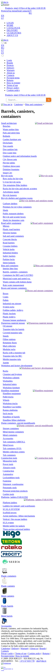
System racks (8, 307)
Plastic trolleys (9, 317)
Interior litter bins (10, 268)
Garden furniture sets (12, 139)
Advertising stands (11, 192)
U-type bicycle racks (12, 182)
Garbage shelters (10, 203)
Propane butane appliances (14, 320)
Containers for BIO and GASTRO (18, 275)
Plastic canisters (8, 586)
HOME (10, 25)
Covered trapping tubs (12, 332)
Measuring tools (10, 461)
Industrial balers (10, 384)
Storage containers (11, 428)
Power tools (8, 464)
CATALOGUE (13, 28)
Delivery (10, 68)
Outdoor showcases (11, 166)
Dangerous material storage (13, 323)
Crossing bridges (10, 246)
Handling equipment (10, 390)
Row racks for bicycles (13, 178)
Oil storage (7, 326)
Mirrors (6, 226)
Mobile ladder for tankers (14, 526)
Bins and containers (33, 104)
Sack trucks (8, 413)
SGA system (8, 522)
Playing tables (9, 163)
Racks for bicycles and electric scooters (20, 188)
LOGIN (10, 23)
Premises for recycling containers (17, 207)
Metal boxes (8, 445)
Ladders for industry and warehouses (19, 506)
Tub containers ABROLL (14, 442)
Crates (5, 297)
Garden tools (8, 494)
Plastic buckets (9, 313)
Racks (5, 371)
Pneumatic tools (10, 487)
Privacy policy (13, 88)
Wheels (6, 400)
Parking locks (9, 259)
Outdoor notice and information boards (20, 156)
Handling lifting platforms (14, 420)
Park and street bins (11, 133)
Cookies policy (13, 90)
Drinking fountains (11, 169)
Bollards (6, 136)
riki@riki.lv (41, 661)
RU (30, 13)
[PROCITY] (11, 556)
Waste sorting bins (11, 129)
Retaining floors (10, 342)
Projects (4, 11)
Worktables (8, 381)
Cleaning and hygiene (12, 374)
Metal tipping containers (13, 432)
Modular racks (9, 349)
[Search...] (48, 100)
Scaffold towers (9, 512)
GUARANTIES (14, 33)
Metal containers (10, 435)
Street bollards (9, 263)
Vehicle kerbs (9, 249)
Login (9, 60)
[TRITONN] (11, 544)
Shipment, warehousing (13, 484)
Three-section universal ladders (16, 529)
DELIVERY (12, 30)
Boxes (5, 293)
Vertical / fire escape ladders (15, 519)
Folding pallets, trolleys (13, 310)
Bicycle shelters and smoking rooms (17, 198)
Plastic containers (8, 576)
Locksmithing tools (11, 477)
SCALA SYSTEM (11, 509)
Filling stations (9, 339)
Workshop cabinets (11, 377)
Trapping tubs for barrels (13, 329)
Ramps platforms (10, 410)
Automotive (8, 474)
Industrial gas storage (12, 303)
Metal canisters (7, 596)
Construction (8, 471)
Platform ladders (10, 502)
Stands (6, 336)
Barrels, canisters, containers (15, 272)
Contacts (25, 11)
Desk (19, 11)
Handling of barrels (11, 417)
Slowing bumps (9, 233)
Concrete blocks (10, 239)
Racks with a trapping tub (14, 352)
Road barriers (9, 243)
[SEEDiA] (11, 566)
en (5, 43)
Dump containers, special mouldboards (18, 423)
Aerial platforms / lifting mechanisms (19, 516)
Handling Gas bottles (12, 407)
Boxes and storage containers (14, 288)
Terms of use (12, 85)
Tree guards (8, 146)
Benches (6, 126)
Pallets (5, 300)
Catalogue (18, 104)
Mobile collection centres (14, 452)
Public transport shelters (13, 213)
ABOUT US (12, 35)
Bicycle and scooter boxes (14, 217)
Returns (10, 80)
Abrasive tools (9, 467)
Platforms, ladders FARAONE (14, 497)
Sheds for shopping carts (13, 220)
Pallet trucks (8, 397)
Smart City (7, 173)
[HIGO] (11, 537)
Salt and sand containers (13, 236)
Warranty (11, 70)
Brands (10, 63)
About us (11, 73)
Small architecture (9, 123)
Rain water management (13, 285)
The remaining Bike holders (15, 185)
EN (2, 15)
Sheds (5, 210)
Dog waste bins (9, 153)
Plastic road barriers (11, 229)
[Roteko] (11, 548)
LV (30, 10)
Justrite (6, 362)
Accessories (8, 438)
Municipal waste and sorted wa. (16, 278)
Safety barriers (9, 256)
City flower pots (10, 159)
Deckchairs (8, 143)
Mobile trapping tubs (12, 359)
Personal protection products (15, 491)
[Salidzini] (7, 664)
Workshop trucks (10, 403)
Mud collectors (9, 346)
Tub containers (9, 455)
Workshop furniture (11, 387)
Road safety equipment (11, 223)
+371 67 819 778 (26, 661)
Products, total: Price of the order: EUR (25, 8)
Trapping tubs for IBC (12, 356)
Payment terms (13, 78)
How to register (13, 83)
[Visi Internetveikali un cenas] (7, 669)
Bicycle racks (7, 175)
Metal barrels (6, 616)
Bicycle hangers (10, 195)
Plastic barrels (7, 606)
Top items (12, 11)
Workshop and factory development (16, 365)
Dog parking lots (10, 149)
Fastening (7, 481)
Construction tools (9, 458)
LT (2, 18)
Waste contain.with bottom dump (17, 282)
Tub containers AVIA (12, 448)
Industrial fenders (10, 253)
